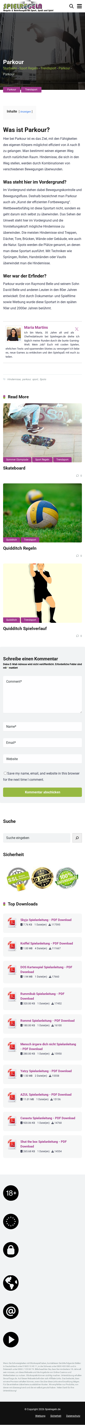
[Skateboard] (42, 433)
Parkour (64, 68)
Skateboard (14, 468)
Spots (43, 379)
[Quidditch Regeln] (42, 513)
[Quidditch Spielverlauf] (42, 593)
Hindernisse (13, 379)
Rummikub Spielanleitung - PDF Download (42, 996)
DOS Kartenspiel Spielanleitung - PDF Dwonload (46, 969)
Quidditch (11, 539)
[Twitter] (76, 328)
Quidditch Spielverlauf (25, 628)
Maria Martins (36, 327)
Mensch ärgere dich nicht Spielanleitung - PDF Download (48, 1046)
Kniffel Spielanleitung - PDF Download (46, 943)
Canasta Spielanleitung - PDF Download (47, 1118)
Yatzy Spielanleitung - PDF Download (46, 1071)
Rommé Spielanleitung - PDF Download (47, 1021)
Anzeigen (25, 111)
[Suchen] (77, 837)
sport (35, 379)
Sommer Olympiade (17, 459)
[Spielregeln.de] (28, 6)
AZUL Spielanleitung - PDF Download (45, 1094)
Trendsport (48, 68)
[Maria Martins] (14, 341)
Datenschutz (73, 1415)
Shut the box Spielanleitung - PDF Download (43, 1144)
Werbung (40, 1415)
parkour (26, 379)
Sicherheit (55, 1415)
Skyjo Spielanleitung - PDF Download (45, 920)
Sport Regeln (28, 68)
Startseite (10, 68)
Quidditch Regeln (20, 548)
